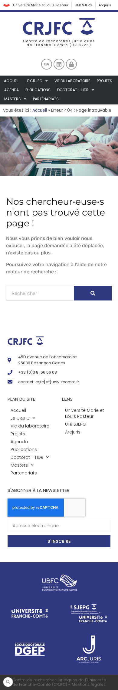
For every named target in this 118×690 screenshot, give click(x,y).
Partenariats (46, 98)
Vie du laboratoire (72, 80)
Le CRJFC (34, 80)
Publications (38, 89)
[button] (8, 682)
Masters (12, 98)
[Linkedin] (59, 64)
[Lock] (71, 64)
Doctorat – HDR (73, 89)
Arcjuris (105, 5)
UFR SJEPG (83, 5)
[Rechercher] (93, 293)
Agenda (11, 89)
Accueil (11, 80)
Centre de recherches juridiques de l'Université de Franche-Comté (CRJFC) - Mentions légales (59, 682)
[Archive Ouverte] (46, 64)
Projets (104, 80)
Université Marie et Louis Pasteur (40, 5)
